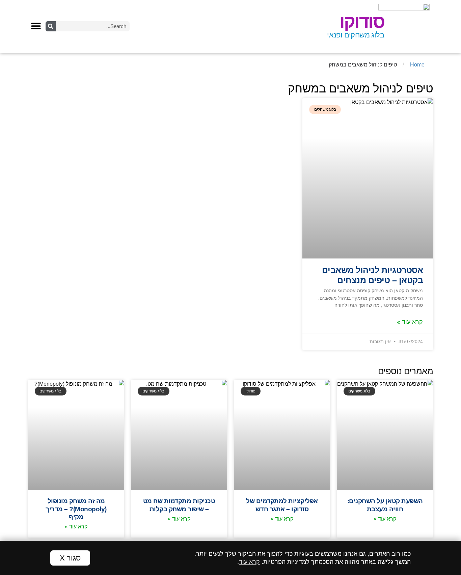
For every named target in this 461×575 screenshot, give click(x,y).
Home (417, 64)
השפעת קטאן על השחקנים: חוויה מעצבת (385, 504)
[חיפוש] (51, 26)
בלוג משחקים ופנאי (355, 35)
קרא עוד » (410, 322)
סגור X (70, 558)
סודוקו (362, 21)
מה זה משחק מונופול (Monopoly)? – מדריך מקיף (76, 508)
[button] (36, 26)
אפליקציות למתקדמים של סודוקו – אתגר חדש (282, 504)
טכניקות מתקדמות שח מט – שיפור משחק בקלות (179, 504)
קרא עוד (249, 561)
